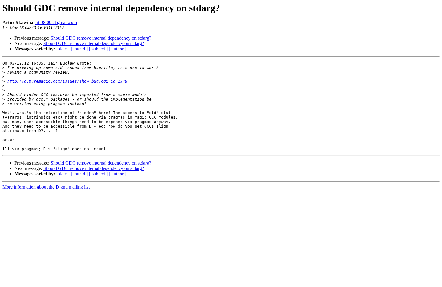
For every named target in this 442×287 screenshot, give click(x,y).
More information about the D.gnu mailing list (46, 186)
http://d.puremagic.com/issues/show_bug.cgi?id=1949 (67, 81)
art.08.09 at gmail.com (56, 22)
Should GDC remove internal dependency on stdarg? (101, 38)
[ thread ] (79, 48)
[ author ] (117, 48)
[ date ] (62, 48)
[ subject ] (98, 48)
